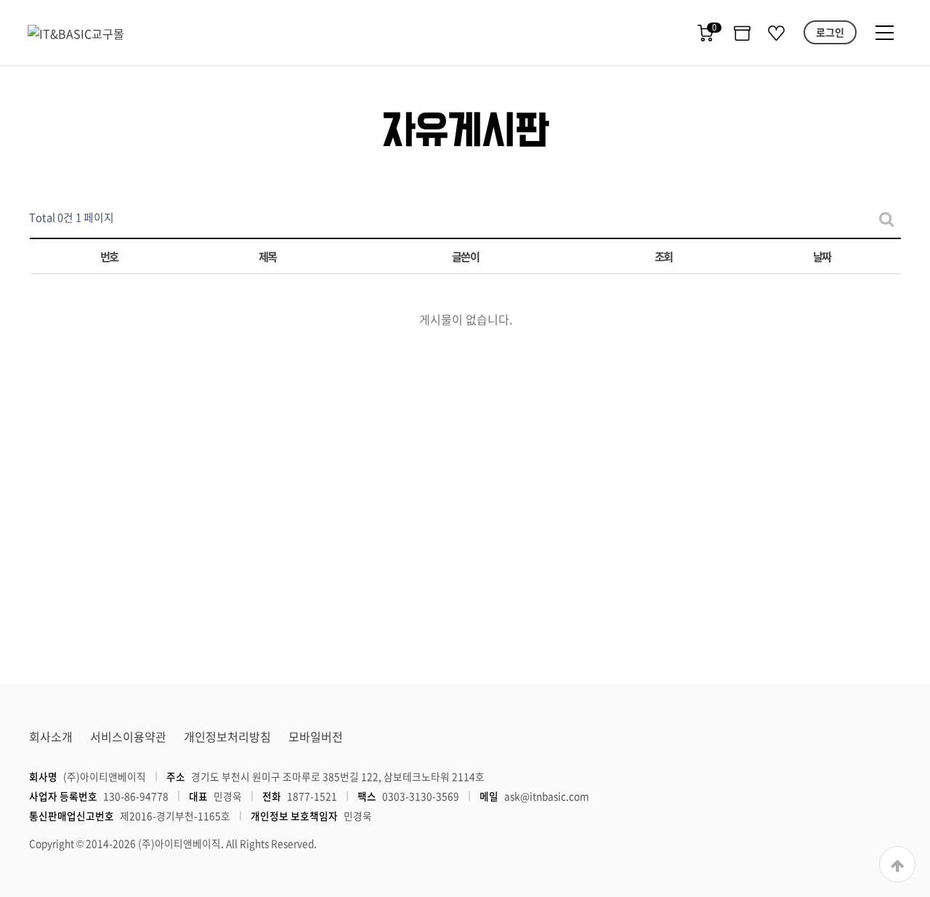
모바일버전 (315, 736)
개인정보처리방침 (227, 736)
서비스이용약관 (128, 736)
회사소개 (51, 736)
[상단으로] (897, 864)
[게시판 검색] (887, 217)
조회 (664, 256)
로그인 (830, 32)
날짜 (822, 256)
